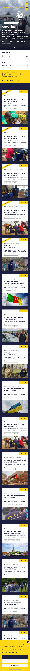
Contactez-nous (6, 43)
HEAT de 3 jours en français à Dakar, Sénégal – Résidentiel (14, 425)
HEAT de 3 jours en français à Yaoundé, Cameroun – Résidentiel (14, 283)
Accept (15, 657)
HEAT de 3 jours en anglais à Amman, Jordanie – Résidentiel (15, 461)
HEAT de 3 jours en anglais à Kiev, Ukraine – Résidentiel (14, 390)
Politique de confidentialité (15, 669)
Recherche (6, 53)
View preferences (15, 665)
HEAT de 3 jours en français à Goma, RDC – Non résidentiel (14, 100)
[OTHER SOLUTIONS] (9, 4)
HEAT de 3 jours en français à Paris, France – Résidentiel (14, 247)
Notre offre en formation (12, 7)
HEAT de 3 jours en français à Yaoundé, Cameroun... (12, 75)
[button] (27, 641)
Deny (15, 661)
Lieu (3, 62)
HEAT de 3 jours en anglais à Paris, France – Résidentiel (14, 318)
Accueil (3, 7)
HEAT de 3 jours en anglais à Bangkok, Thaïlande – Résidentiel (14, 532)
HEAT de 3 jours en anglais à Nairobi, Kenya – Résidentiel (15, 497)
